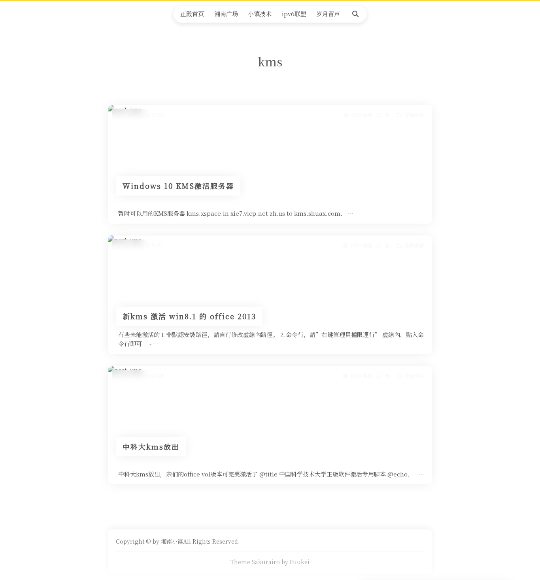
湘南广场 (226, 13)
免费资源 (414, 245)
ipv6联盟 (294, 13)
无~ (388, 114)
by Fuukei (295, 562)
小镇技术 (260, 13)
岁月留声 (328, 13)
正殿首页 (192, 13)
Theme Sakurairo (255, 562)
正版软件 (414, 114)
